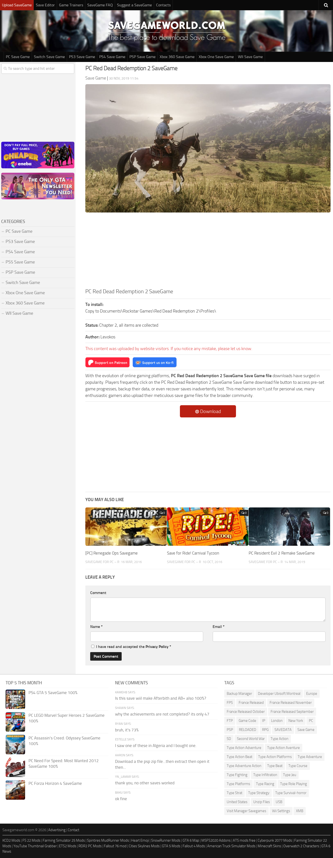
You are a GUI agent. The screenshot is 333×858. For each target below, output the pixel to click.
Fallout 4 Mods (194, 846)
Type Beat (275, 766)
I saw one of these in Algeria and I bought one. (155, 745)
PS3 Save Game (82, 56)
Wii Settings (281, 811)
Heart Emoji (140, 840)
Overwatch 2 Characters (301, 846)
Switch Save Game (49, 56)
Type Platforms (238, 784)
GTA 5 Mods (171, 846)
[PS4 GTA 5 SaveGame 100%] (15, 699)
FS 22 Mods (31, 840)
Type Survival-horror (290, 793)
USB (279, 802)
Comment (98, 592)
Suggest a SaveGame (134, 5)
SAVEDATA (283, 729)
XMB (299, 811)
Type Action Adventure (244, 748)
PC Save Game (18, 56)
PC (311, 720)
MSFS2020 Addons (216, 840)
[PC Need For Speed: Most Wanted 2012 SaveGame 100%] (15, 767)
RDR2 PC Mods (90, 846)
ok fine (121, 798)
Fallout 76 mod (115, 846)
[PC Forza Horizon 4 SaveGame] (15, 790)
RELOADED (247, 729)
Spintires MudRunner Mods (108, 840)
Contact (73, 830)
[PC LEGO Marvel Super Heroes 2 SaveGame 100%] (15, 722)
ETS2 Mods (67, 846)
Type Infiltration (265, 775)
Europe (311, 693)
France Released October (246, 711)
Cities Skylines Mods (144, 846)
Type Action (279, 739)
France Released (251, 702)
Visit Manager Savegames (246, 811)
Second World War (251, 739)
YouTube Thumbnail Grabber (35, 846)
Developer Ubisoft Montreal (279, 693)
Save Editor (45, 5)
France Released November (291, 702)
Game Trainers (71, 5)
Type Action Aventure (283, 748)
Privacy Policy (157, 646)
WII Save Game (250, 56)
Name (96, 626)
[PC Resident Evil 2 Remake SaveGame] (289, 526)
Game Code (247, 720)
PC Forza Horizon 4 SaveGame (55, 783)
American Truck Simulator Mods (231, 846)
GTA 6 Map (191, 840)
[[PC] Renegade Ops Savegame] (126, 526)
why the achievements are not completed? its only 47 (162, 714)
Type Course (297, 766)
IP (263, 720)
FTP (230, 720)
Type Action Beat (239, 757)
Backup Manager (239, 693)
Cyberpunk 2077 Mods (275, 840)
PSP (230, 729)
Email (219, 626)
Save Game (305, 729)
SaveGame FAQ (100, 5)
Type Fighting (237, 775)
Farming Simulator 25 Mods (64, 840)
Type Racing (265, 784)
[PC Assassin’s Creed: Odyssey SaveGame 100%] (15, 744)
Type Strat (234, 793)
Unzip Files (261, 802)
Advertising (57, 830)
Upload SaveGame (17, 5)
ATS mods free (244, 840)
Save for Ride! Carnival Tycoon (193, 553)
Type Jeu (289, 775)
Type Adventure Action (244, 766)
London (277, 720)
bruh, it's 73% (127, 729)
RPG (265, 729)
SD (229, 739)
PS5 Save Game (20, 262)
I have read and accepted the (133, 646)
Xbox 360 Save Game (177, 56)
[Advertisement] (208, 251)
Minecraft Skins (269, 846)
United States (237, 802)
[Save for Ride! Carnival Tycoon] (207, 526)
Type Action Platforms (275, 757)
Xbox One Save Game (216, 56)
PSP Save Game (142, 56)
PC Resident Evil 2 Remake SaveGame (282, 553)
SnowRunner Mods (165, 840)
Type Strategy (258, 793)
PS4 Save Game (112, 56)
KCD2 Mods (11, 840)
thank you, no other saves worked (145, 782)
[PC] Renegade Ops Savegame (111, 553)
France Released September (292, 711)
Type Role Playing (293, 784)
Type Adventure (310, 757)
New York (295, 720)
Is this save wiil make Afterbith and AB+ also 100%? (160, 698)
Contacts (163, 5)
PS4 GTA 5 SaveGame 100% (53, 692)
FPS (230, 702)
